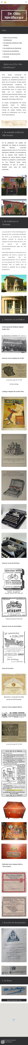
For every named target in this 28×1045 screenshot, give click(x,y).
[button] (2, 2)
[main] (14, 15)
